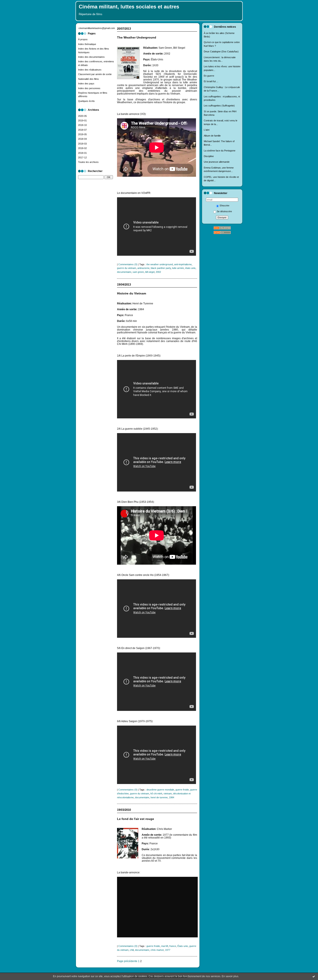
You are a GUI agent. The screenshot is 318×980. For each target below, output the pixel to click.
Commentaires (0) (127, 264)
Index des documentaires (91, 57)
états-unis (190, 268)
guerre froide (182, 789)
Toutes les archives (88, 162)
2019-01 (82, 120)
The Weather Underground (136, 37)
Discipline (209, 156)
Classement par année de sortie (95, 74)
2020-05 (82, 116)
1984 (171, 797)
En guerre (209, 75)
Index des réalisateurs (89, 69)
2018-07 (82, 130)
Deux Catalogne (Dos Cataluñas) (221, 51)
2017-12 (82, 157)
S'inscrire (224, 205)
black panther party (161, 268)
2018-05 (82, 134)
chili (132, 950)
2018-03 (82, 143)
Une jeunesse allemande (217, 162)
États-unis (182, 946)
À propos (83, 39)
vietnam (168, 793)
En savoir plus (230, 976)
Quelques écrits (86, 101)
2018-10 (82, 125)
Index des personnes (89, 88)
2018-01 (82, 153)
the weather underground (159, 264)
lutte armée (178, 268)
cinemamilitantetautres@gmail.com (97, 28)
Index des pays (86, 83)
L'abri (206, 130)
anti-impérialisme (183, 264)
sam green (138, 272)
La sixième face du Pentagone (219, 150)
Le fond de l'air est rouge (135, 819)
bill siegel (149, 272)
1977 (167, 950)
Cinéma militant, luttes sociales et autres (129, 7)
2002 (158, 272)
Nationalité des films (88, 79)
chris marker (157, 950)
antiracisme (143, 268)
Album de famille (212, 135)
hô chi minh (156, 793)
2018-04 (82, 139)
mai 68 (164, 946)
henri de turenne (159, 797)
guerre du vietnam (126, 268)
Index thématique (87, 44)
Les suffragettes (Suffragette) (219, 105)
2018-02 (82, 148)
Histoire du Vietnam (131, 293)
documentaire (124, 272)
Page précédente (127, 961)
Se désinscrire (224, 211)
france (172, 946)
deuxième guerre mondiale (160, 789)
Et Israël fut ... (211, 81)
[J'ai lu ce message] (313, 976)
